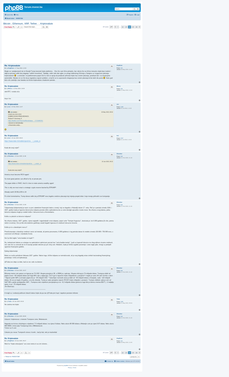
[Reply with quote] (111, 66)
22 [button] (122, 27)
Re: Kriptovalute (12, 65)
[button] (111, 27)
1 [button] (117, 27)
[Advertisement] (72, 46)
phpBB (66, 365)
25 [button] (133, 27)
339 (121, 88)
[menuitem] (16, 14)
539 (121, 156)
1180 (121, 301)
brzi (118, 135)
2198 (121, 107)
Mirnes (119, 86)
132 (121, 68)
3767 (121, 138)
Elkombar (119, 153)
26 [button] (136, 27)
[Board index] (14, 8)
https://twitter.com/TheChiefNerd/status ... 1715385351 (25, 121)
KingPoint (119, 65)
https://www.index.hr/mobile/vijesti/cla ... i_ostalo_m (22, 141)
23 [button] (126, 27)
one (118, 104)
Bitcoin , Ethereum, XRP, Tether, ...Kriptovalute (28, 23)
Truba (118, 299)
